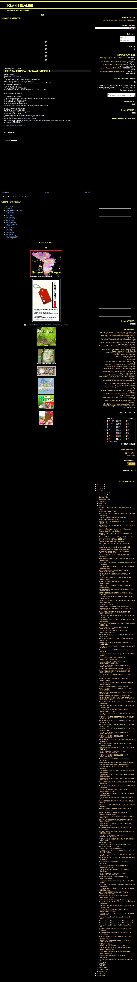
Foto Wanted (10, 212)
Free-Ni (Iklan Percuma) (14, 207)
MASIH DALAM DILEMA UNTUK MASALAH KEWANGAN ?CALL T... (113, 813)
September (103, 499)
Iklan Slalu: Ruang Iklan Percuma (124, 354)
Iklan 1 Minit (10, 214)
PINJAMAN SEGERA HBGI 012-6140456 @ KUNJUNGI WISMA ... (113, 666)
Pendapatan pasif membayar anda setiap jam (114, 549)
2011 (99, 491)
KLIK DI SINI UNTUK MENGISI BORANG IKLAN (119, 20)
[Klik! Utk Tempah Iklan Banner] (27, 15)
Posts (124, 37)
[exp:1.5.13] (133, 113)
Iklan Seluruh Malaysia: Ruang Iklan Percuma (120, 353)
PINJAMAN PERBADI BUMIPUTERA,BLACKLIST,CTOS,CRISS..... (114, 605)
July (100, 503)
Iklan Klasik (9, 234)
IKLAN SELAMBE (20, 5)
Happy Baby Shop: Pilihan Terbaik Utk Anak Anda (119, 349)
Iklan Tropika (10, 215)
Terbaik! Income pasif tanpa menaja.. (111, 541)
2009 (99, 975)
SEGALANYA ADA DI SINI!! (108, 511)
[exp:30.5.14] (46, 42)
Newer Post (5, 192)
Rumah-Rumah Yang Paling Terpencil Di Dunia (119, 64)
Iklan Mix (9, 229)
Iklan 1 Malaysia (11, 224)
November (102, 495)
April (100, 965)
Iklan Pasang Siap (12, 236)
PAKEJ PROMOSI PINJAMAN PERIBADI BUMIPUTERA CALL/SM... (112, 658)
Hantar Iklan (10, 220)
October (102, 497)
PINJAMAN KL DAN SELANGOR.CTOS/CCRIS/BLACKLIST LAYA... (115, 843)
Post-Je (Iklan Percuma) (14, 210)
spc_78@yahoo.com (15, 76)
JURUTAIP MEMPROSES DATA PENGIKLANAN (115, 669)
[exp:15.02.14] (46, 46)
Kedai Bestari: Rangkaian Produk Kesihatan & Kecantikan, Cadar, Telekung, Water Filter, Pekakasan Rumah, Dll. (117, 376)
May (100, 963)
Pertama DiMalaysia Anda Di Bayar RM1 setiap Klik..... (117, 537)
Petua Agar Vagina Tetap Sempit (110, 58)
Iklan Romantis (11, 222)
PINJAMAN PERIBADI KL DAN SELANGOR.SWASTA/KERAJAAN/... (112, 847)
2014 (99, 484)
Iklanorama (9, 226)
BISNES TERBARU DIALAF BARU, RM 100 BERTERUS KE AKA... (113, 896)
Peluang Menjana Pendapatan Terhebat (112, 517)
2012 (99, 488)
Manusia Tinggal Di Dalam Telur (110, 68)
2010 (99, 973)
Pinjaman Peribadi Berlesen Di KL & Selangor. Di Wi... (117, 921)
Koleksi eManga (130, 359)
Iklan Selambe (10, 217)
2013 (99, 486)
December (102, 493)
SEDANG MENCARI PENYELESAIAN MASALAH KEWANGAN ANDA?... (115, 948)
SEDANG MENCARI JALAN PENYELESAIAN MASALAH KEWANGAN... (114, 552)
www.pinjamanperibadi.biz (19, 78)
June (101, 505)
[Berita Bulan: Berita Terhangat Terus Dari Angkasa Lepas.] (135, 50)
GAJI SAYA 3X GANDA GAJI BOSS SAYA (112, 539)
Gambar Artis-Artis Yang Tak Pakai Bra (113, 71)
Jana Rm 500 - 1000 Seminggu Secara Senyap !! (115, 900)
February (102, 969)
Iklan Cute (9, 231)
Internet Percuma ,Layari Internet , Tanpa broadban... (117, 762)
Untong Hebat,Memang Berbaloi (110, 531)
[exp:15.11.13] (25, 15)
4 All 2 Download (130, 358)
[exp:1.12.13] (131, 324)
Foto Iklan (9, 208)
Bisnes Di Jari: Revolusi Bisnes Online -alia (121, 366)
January (102, 971)
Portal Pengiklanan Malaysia (126, 356)
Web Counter (131, 455)
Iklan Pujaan (10, 232)
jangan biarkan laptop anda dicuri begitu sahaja (115, 529)
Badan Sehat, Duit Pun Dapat (109, 519)
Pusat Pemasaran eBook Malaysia (124, 351)
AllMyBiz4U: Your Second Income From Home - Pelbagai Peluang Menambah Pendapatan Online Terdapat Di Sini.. (119, 405)
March (101, 967)
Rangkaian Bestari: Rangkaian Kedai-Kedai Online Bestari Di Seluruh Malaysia (118, 372)
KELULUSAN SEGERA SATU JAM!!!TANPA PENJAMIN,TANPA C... (113, 571)
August (101, 501)
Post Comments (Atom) (20, 197)
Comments (125, 40)
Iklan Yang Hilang (12, 238)
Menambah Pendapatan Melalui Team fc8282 (120, 365)
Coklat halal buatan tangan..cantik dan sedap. (114, 764)
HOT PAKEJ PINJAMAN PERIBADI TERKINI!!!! (114, 686)
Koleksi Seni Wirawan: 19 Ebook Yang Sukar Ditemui (118, 332)
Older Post (87, 192)
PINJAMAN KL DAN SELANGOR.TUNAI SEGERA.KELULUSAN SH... (112, 836)
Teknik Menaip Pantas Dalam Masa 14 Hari (121, 334)
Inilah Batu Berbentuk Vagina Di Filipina (113, 61)
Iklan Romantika (11, 219)
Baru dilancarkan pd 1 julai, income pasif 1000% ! (115, 547)
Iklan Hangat (10, 227)
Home (47, 192)
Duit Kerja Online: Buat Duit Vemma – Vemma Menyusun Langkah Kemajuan (120, 384)
